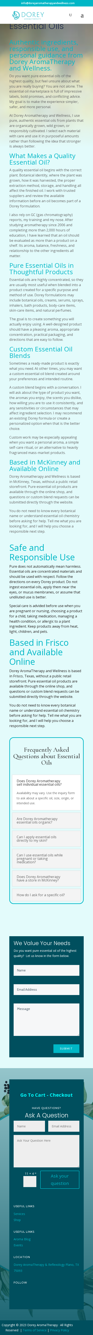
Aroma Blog (22, 1239)
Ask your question (60, 1179)
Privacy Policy (59, 1330)
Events (18, 1245)
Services (19, 1214)
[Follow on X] (27, 1297)
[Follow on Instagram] (37, 1297)
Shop (17, 1220)
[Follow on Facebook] (17, 1297)
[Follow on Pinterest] (46, 1297)
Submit (66, 1048)
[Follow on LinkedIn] (56, 1297)
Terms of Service (34, 1330)
